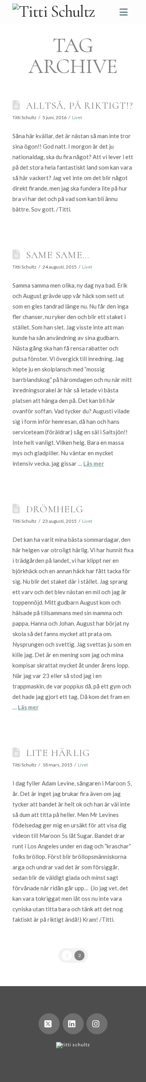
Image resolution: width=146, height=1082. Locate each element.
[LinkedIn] (73, 1023)
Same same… (58, 255)
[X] (49, 1023)
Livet (77, 117)
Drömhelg (55, 509)
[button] (124, 12)
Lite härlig (58, 753)
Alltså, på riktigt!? (79, 105)
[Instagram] (96, 1023)
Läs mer (93, 463)
